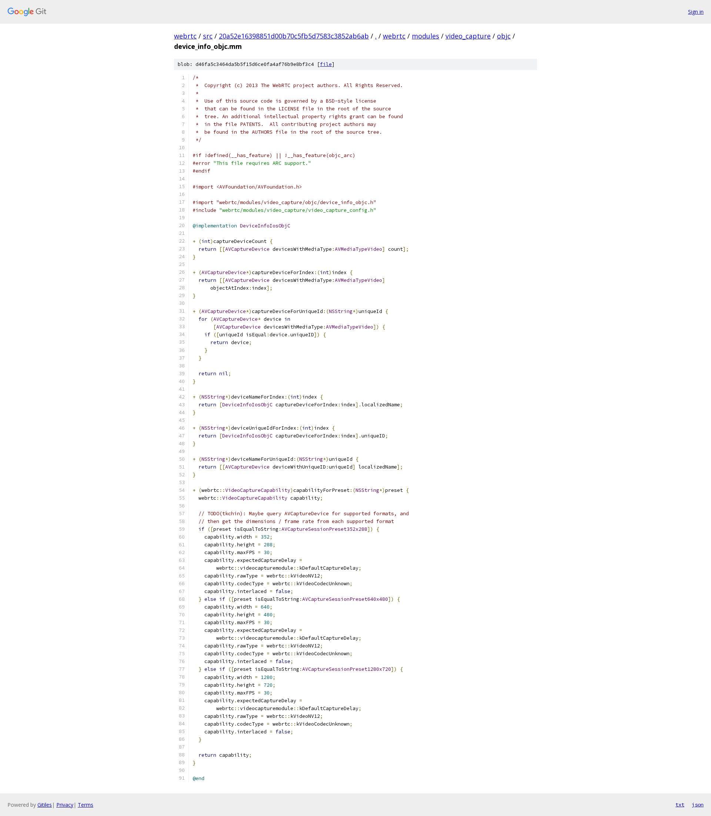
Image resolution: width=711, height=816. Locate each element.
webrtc (185, 35)
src (208, 35)
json (698, 804)
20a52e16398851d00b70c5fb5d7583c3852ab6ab (294, 35)
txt (679, 804)
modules (425, 35)
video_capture (468, 35)
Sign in (696, 11)
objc (504, 35)
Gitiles (44, 804)
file (326, 64)
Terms (85, 804)
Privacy (64, 804)
